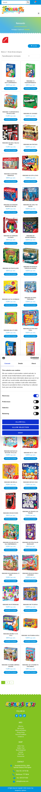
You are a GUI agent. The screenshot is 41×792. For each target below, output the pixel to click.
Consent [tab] (7, 363)
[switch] (36, 401)
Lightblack (23, 790)
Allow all (21, 422)
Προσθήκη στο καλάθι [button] (10, 88)
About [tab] (34, 363)
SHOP (21, 742)
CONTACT (20, 762)
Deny (20, 432)
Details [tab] (20, 363)
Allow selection (20, 427)
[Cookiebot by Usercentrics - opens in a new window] (30, 358)
